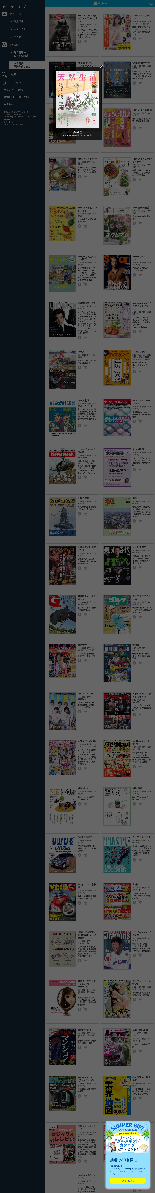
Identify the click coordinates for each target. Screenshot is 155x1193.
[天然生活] (77, 128)
